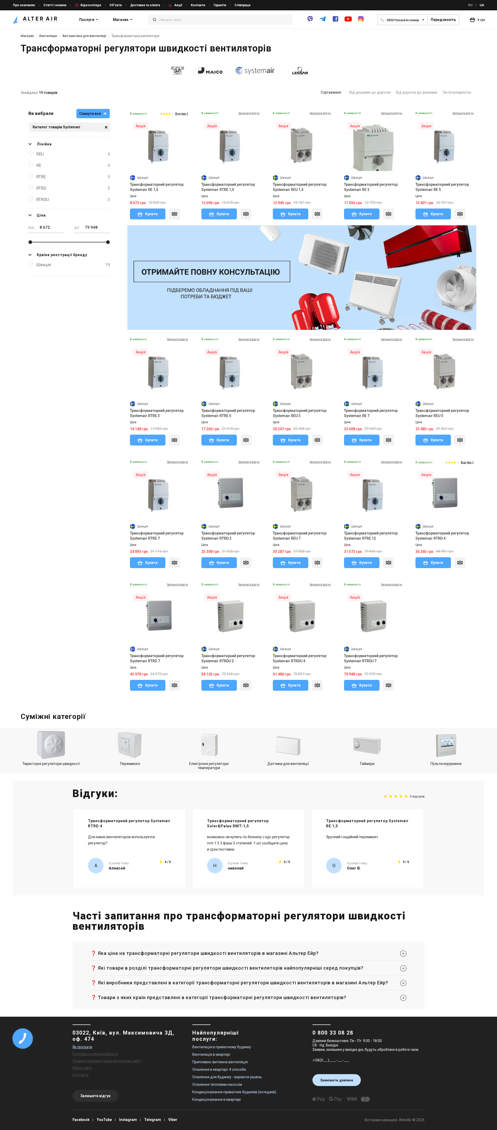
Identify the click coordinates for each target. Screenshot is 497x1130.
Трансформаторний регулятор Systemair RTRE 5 (228, 413)
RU (470, 5)
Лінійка (44, 144)
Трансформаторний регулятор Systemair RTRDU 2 (228, 658)
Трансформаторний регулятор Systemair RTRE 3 (157, 413)
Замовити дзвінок (336, 1080)
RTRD (73, 188)
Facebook (81, 1120)
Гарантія (220, 5)
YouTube (104, 1120)
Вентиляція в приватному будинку (221, 1047)
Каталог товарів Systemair (57, 127)
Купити (151, 214)
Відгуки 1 (181, 113)
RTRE (73, 176)
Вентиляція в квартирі (211, 1054)
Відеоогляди (91, 5)
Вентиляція (48, 36)
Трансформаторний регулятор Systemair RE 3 (371, 187)
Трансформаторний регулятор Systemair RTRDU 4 (299, 658)
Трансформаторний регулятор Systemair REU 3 (299, 413)
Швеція (73, 264)
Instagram (128, 1120)
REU (73, 154)
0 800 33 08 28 (332, 1033)
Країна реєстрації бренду (62, 255)
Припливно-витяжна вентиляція (220, 1062)
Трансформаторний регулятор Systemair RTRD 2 (228, 535)
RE (73, 165)
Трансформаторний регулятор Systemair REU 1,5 (299, 187)
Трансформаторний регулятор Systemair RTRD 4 (442, 535)
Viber (172, 1120)
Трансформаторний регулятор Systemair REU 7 (299, 535)
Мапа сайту (82, 1068)
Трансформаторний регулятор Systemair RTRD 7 (157, 658)
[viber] (310, 21)
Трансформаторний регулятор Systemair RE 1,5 (157, 187)
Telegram (152, 1120)
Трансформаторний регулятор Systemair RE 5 (442, 187)
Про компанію (24, 5)
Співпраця (242, 5)
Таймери (367, 764)
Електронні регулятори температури (209, 766)
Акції (178, 5)
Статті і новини (54, 5)
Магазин (120, 20)
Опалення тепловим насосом (217, 1084)
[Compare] (174, 214)
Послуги (86, 20)
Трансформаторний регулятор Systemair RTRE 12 (371, 535)
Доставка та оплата (145, 5)
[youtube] (348, 21)
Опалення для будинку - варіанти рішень (227, 1077)
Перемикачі (130, 764)
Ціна (41, 215)
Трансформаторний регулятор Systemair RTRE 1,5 (228, 187)
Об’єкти (115, 5)
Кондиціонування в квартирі (216, 1099)
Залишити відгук (95, 1096)
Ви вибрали (41, 113)
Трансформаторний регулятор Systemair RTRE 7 (157, 535)
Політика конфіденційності (95, 1054)
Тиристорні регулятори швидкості (51, 764)
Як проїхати (82, 1047)
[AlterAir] (35, 20)
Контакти (198, 5)
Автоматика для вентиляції (84, 36)
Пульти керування (446, 764)
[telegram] (322, 21)
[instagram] (360, 21)
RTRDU (73, 199)
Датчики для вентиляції (288, 764)
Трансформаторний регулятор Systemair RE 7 (371, 413)
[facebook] (335, 21)
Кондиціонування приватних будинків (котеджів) (234, 1092)
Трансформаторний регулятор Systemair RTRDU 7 (371, 658)
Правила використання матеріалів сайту (106, 1061)
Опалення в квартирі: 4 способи (219, 1069)
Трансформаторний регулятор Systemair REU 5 (442, 413)
